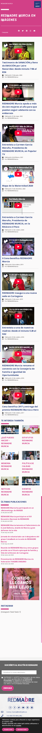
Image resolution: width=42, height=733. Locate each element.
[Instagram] (10, 707)
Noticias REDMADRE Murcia (6, 492)
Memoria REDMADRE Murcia (6, 466)
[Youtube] (23, 707)
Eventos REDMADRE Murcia (27, 492)
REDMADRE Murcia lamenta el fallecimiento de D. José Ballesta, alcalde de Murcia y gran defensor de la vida (20, 528)
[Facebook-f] (14, 707)
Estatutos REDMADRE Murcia (27, 440)
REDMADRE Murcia (7, 3)
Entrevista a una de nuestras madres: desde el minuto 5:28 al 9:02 (19, 330)
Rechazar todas (22, 729)
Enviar (7, 688)
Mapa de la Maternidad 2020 (17, 185)
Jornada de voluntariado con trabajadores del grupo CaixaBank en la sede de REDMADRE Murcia (20, 539)
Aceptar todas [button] (8, 729)
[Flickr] (31, 707)
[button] (19, 31)
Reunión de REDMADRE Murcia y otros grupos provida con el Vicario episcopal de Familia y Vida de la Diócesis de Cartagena (19, 550)
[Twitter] (18, 707)
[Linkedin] (27, 707)
